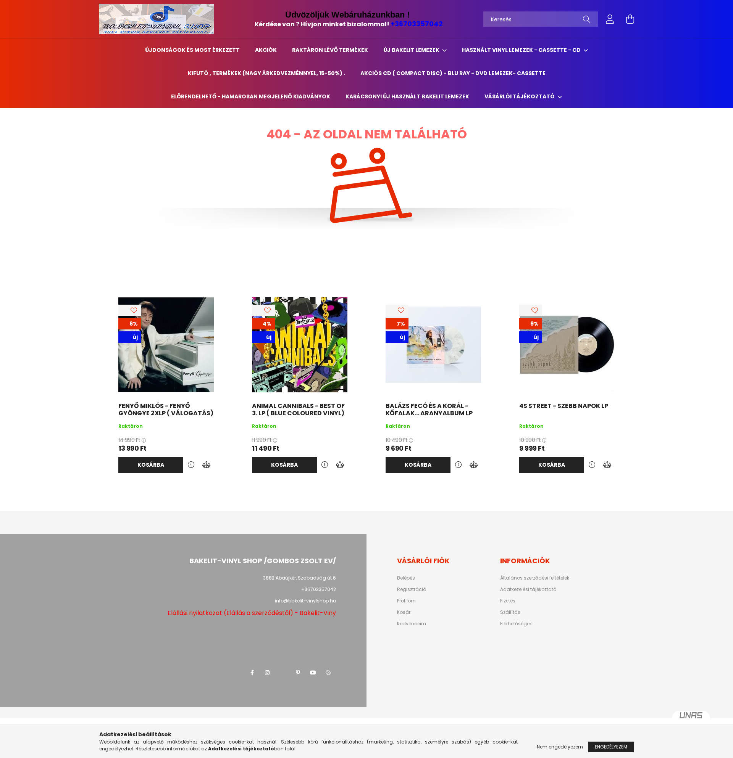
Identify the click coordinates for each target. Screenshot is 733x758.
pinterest (297, 672)
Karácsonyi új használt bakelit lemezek (407, 96)
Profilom (406, 601)
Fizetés (507, 601)
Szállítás (510, 612)
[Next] (710, 384)
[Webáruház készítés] (691, 718)
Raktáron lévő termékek (330, 50)
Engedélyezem (611, 747)
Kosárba (150, 465)
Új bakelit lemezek (412, 50)
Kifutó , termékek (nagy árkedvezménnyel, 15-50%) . (266, 73)
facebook (252, 672)
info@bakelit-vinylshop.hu (305, 600)
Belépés (406, 578)
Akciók (266, 50)
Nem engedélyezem (560, 747)
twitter (282, 672)
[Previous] (23, 384)
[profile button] (610, 19)
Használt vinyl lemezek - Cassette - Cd (522, 50)
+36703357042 (417, 24)
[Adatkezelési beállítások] (328, 672)
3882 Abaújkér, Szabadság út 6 (299, 578)
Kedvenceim (411, 623)
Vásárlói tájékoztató (520, 96)
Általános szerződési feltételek (534, 578)
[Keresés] (586, 19)
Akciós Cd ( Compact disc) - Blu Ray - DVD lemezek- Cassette (453, 73)
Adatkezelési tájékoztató (528, 589)
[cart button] (630, 19)
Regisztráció (411, 589)
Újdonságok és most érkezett (192, 50)
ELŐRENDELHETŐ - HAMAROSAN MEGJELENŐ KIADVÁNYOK (250, 96)
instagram (267, 672)
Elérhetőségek (516, 623)
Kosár (403, 612)
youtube (313, 672)
